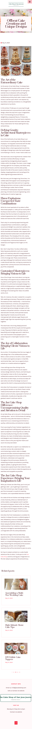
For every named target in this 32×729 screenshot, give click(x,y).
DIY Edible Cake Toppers (13, 658)
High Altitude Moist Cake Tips (14, 626)
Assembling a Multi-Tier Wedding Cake (14, 594)
